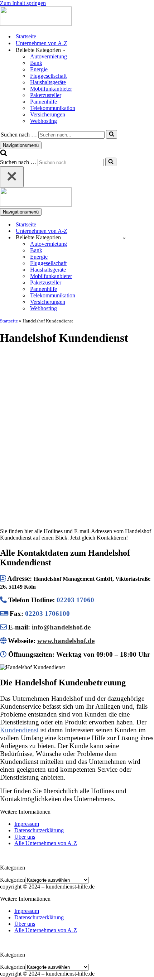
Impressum (26, 824)
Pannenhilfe (43, 102)
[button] (64, 50)
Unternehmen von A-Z (41, 43)
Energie (39, 69)
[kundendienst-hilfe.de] (36, 24)
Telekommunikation (52, 108)
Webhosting (43, 121)
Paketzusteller (45, 95)
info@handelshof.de (61, 627)
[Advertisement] (77, 430)
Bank (36, 63)
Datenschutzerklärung (39, 830)
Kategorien (12, 880)
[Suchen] (111, 134)
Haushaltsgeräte (48, 82)
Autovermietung (48, 56)
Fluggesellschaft (48, 76)
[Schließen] (12, 176)
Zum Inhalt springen (23, 3)
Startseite (26, 36)
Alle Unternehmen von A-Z (45, 843)
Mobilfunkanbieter (51, 89)
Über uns (24, 837)
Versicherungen (47, 114)
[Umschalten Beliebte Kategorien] (124, 238)
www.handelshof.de (66, 641)
